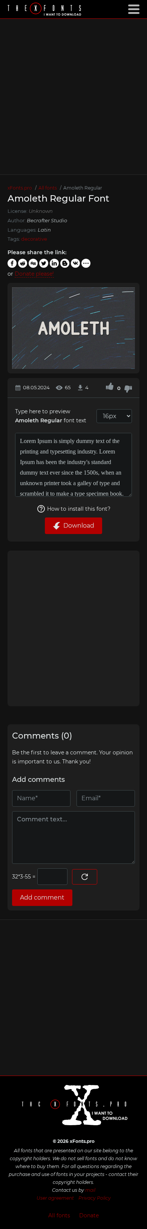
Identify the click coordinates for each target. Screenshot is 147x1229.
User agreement (55, 1198)
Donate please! (34, 273)
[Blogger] (64, 263)
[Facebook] (12, 263)
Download (78, 525)
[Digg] (33, 263)
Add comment (42, 897)
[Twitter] (43, 263)
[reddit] (22, 263)
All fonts (59, 1215)
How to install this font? (78, 508)
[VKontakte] (75, 263)
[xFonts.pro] (45, 10)
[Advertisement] (73, 96)
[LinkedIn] (54, 263)
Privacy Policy (94, 1198)
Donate (89, 1215)
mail (90, 1190)
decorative (34, 239)
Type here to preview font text (50, 416)
